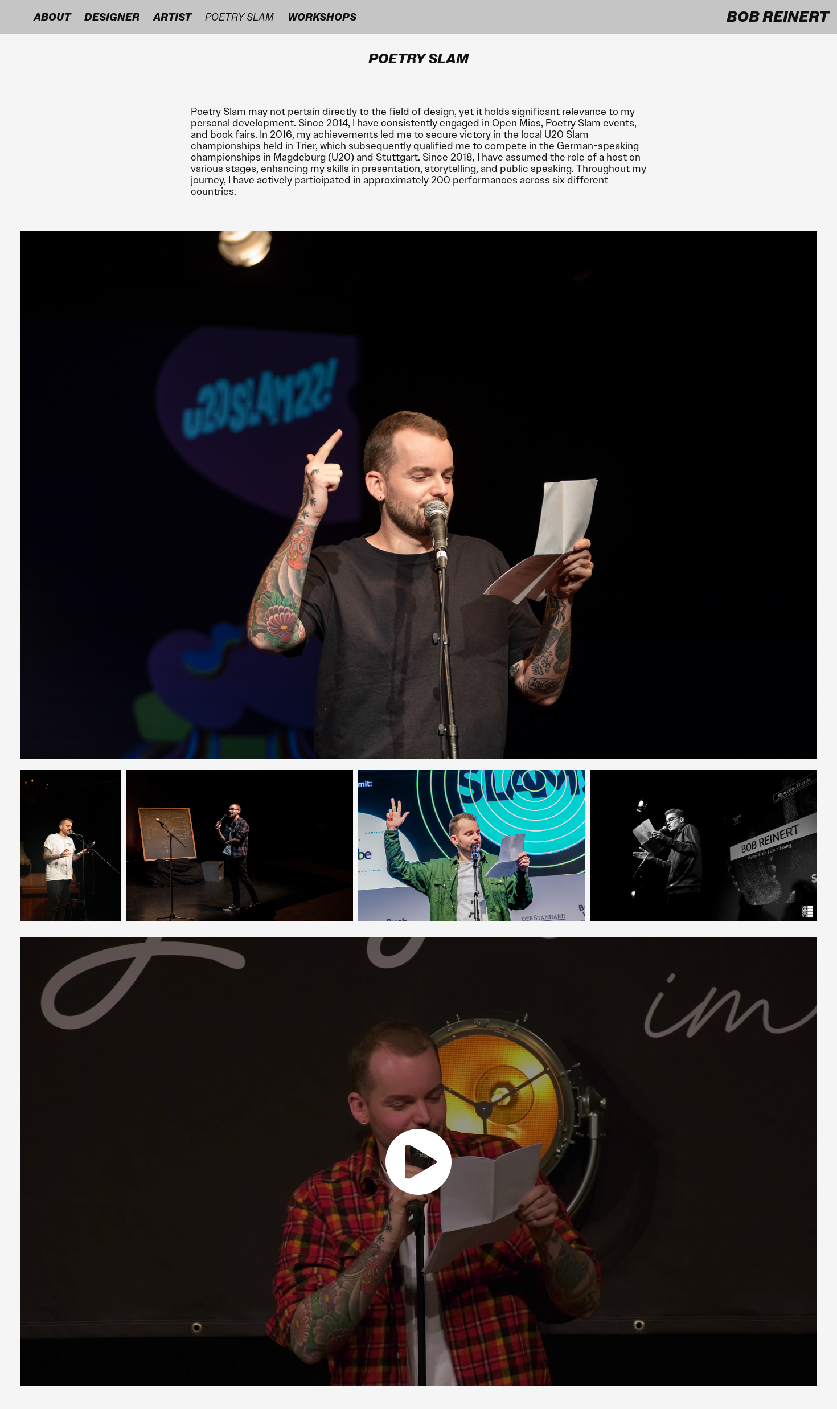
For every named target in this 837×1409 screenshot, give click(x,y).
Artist (172, 16)
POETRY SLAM (239, 17)
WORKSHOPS (322, 16)
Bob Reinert (778, 16)
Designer (112, 16)
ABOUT (52, 16)
